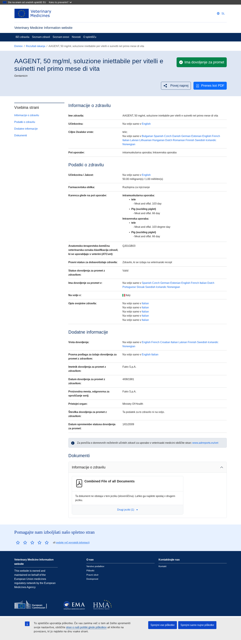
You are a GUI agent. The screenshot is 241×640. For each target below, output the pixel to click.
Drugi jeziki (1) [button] (125, 509)
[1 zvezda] (17, 542)
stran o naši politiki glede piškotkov (86, 627)
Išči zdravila (22, 37)
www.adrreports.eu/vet (205, 442)
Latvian (134, 140)
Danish (176, 136)
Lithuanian (145, 140)
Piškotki (90, 570)
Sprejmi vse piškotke (163, 625)
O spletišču (89, 37)
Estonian (196, 136)
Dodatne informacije (26, 128)
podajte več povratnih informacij (73, 542)
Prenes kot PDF (212, 85)
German (186, 136)
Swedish (200, 140)
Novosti (76, 37)
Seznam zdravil (41, 37)
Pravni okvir (92, 574)
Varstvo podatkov (95, 566)
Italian (126, 140)
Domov (18, 46)
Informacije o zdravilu (26, 115)
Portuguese (129, 287)
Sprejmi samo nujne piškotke (197, 625)
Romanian (179, 140)
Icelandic (211, 140)
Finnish (190, 140)
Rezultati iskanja (35, 46)
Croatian (165, 342)
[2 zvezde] (21, 542)
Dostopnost (92, 579)
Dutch (168, 140)
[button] (176, 85)
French (216, 136)
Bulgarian (147, 136)
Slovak (141, 287)
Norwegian (128, 144)
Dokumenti (20, 135)
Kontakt (162, 566)
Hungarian (158, 140)
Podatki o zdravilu (24, 122)
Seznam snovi (61, 37)
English (146, 123)
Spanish (158, 136)
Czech (168, 136)
